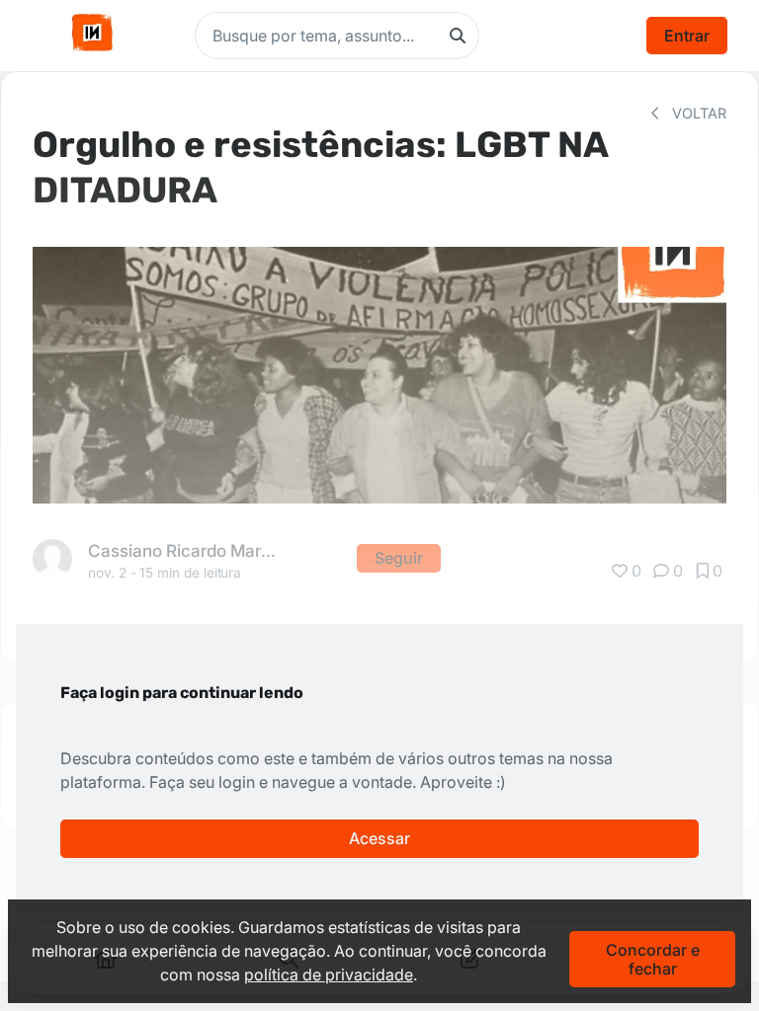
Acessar (379, 838)
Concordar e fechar (653, 958)
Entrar (687, 35)
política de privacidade (328, 974)
